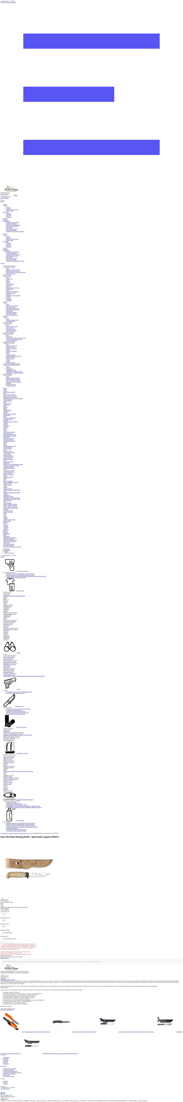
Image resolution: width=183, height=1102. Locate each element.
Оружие (5, 445)
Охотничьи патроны (8, 461)
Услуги (5, 205)
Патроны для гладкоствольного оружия (13, 733)
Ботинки (5, 601)
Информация (6, 221)
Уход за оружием (7, 503)
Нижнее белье (6, 616)
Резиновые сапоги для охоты (10, 629)
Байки (4, 598)
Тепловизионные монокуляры (24, 676)
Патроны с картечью (18, 735)
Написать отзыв (4, 987)
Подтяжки (9, 596)
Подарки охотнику (8, 776)
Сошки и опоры (7, 784)
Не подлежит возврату (11, 229)
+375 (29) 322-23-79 (5, 196)
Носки (5, 619)
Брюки (5, 603)
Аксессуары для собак (8, 757)
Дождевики (6, 608)
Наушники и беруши (8, 767)
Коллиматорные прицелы (9, 662)
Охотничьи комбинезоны (9, 621)
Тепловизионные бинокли (9, 676)
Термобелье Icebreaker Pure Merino (11, 492)
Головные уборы (7, 606)
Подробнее (3, 978)
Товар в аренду (10, 210)
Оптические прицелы (8, 669)
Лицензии (8, 214)
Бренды (5, 218)
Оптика (5, 430)
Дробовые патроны (8, 735)
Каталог (5, 204)
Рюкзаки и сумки (7, 781)
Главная (2, 833)
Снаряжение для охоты (9, 470)
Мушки (5, 765)
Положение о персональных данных (15, 231)
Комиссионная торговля (12, 226)
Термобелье (6, 637)
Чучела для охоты (7, 792)
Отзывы (8, 979)
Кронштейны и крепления (9, 664)
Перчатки (5, 626)
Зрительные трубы (8, 659)
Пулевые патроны (28, 735)
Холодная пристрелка (8, 740)
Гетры (4, 596)
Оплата (8, 207)
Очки (4, 774)
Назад (7, 268)
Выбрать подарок (5, 958)
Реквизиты (9, 217)
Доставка (8, 213)
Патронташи (6, 731)
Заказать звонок (4, 198)
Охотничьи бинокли (8, 672)
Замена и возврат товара (12, 209)
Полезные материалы (11, 223)
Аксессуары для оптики (9, 656)
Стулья (5, 786)
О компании (6, 1057)
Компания (5, 212)
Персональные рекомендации (8, 1008)
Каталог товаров (9, 833)
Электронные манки (28, 771)
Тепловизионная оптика (9, 674)
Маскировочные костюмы (9, 614)
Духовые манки (19, 771)
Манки (5, 770)
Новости (8, 216)
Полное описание (5, 908)
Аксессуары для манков (9, 771)
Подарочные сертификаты (12, 222)
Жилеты (5, 611)
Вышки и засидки (7, 759)
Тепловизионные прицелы (38, 676)
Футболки (5, 639)
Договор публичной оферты (13, 225)
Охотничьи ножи (7, 451)
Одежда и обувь (7, 403)
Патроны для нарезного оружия (11, 737)
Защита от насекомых (8, 762)
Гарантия (8, 208)
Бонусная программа (11, 230)
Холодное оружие (26, 833)
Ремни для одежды (16, 596)
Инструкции (9, 227)
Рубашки (5, 632)
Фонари (5, 789)
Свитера (5, 634)
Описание (3, 979)
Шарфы (23, 596)
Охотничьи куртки (8, 624)
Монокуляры (6, 667)
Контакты (5, 220)
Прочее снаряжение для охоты (10, 779)
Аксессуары (6, 594)
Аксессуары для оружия (9, 394)
